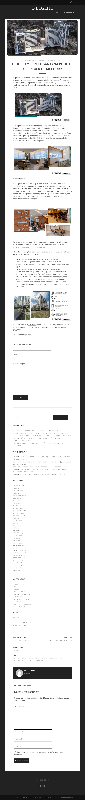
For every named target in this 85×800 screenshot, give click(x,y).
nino (15, 457)
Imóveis (57, 60)
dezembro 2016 (19, 550)
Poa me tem (17, 596)
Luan (15, 462)
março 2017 (17, 543)
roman (16, 467)
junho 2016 (17, 565)
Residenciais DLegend (22, 604)
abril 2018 (17, 528)
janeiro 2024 (18, 490)
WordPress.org (20, 625)
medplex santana (37, 660)
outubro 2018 (19, 513)
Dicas (15, 586)
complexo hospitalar (40, 658)
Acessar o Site (70, 12)
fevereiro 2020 (19, 495)
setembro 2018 (19, 515)
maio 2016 (17, 568)
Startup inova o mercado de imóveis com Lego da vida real (44, 474)
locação (53, 658)
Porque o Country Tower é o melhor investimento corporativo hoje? (42, 433)
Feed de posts (19, 620)
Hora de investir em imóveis (60, 640)
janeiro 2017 (18, 548)
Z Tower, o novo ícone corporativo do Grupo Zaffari (35, 431)
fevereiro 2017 (19, 545)
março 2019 (18, 505)
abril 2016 (17, 570)
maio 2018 (17, 525)
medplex (25, 660)
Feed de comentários (22, 623)
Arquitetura (18, 584)
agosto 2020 (18, 493)
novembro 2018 (19, 510)
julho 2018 (17, 520)
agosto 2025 (18, 488)
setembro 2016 (19, 558)
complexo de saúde (21, 658)
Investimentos (19, 591)
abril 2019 (17, 503)
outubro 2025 (19, 485)
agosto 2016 (18, 560)
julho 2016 (17, 563)
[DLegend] (42, 8)
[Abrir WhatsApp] (80, 795)
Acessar (16, 618)
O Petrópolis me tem (21, 640)
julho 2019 (17, 498)
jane (15, 469)
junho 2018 (17, 523)
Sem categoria (19, 606)
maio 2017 (17, 538)
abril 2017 (17, 540)
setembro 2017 (19, 530)
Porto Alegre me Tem (22, 599)
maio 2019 (17, 500)
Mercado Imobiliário (21, 594)
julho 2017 (17, 535)
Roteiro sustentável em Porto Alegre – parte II (41, 467)
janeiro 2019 (18, 508)
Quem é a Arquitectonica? (23, 441)
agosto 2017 (18, 533)
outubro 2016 (19, 555)
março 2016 (18, 573)
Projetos (17, 601)
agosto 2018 (18, 518)
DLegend (48, 60)
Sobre (58, 12)
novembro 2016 (19, 553)
